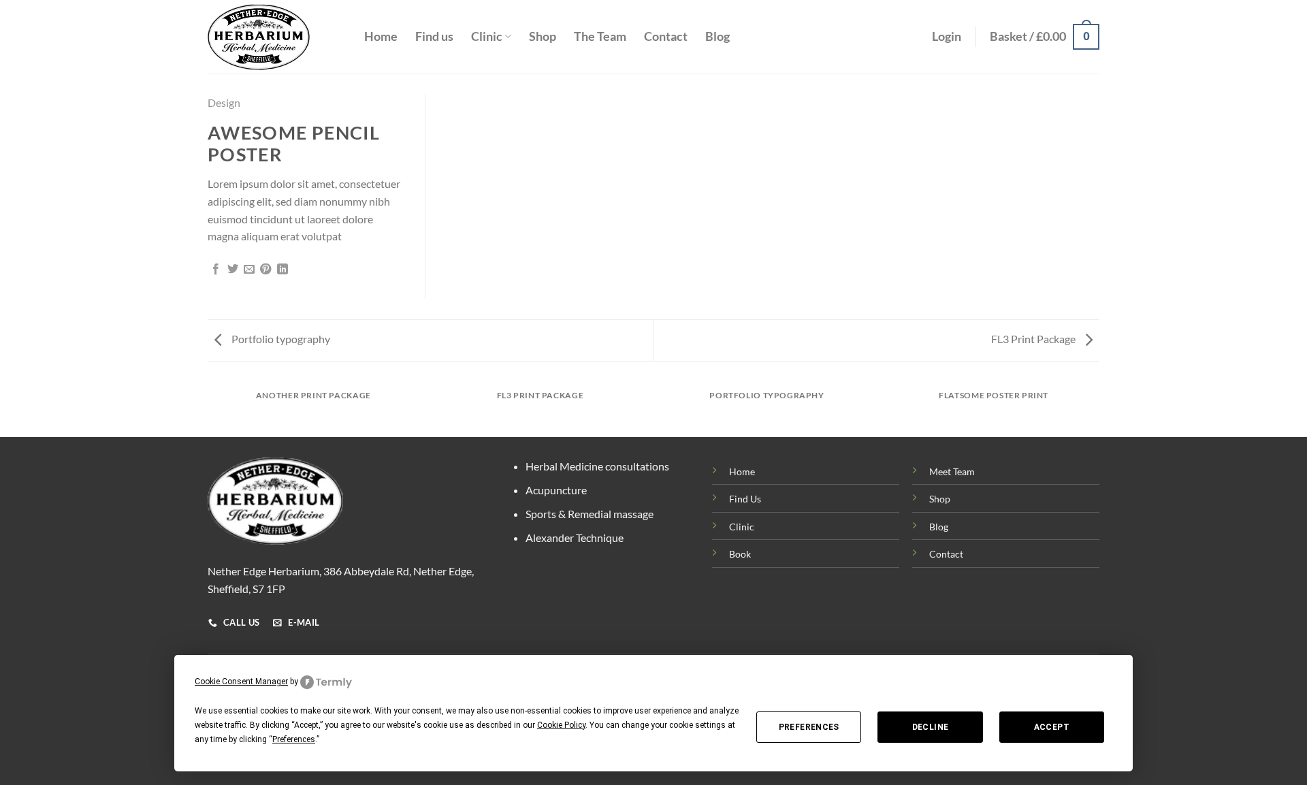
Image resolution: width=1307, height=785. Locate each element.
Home (381, 36)
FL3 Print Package (1034, 338)
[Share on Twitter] (232, 269)
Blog (717, 36)
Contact (666, 36)
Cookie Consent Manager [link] (241, 681)
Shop (542, 36)
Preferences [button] (293, 739)
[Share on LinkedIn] (282, 269)
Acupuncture (556, 489)
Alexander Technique (575, 537)
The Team (600, 36)
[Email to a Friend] (249, 269)
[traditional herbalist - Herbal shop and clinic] (276, 37)
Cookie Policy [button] (561, 725)
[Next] (1099, 408)
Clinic (486, 36)
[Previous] (207, 408)
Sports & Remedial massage (590, 513)
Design (224, 102)
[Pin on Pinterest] (265, 269)
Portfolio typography (279, 338)
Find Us (745, 498)
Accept (1051, 727)
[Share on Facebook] (215, 269)
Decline (930, 727)
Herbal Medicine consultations (597, 466)
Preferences (809, 727)
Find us (434, 36)
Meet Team (952, 471)
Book (740, 554)
